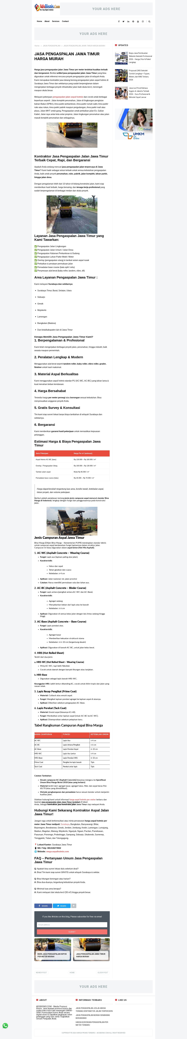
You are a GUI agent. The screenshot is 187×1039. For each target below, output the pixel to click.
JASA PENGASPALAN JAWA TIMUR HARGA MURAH (90, 955)
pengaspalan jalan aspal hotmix (68, 97)
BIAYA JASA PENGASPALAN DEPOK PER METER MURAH (52, 955)
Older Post (103, 973)
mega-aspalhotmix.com (57, 851)
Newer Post (41, 973)
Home (72, 973)
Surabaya (65, 824)
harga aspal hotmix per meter (82, 800)
